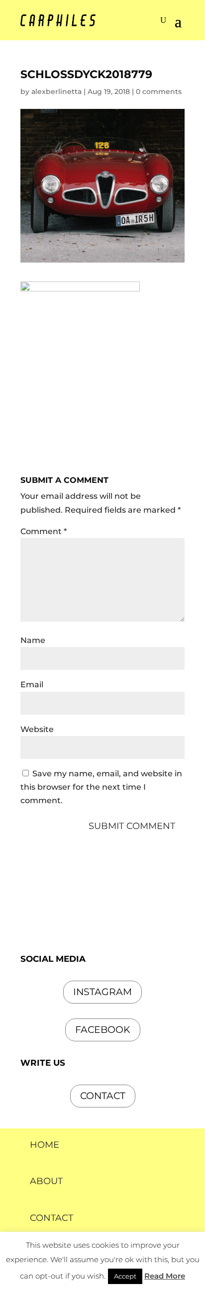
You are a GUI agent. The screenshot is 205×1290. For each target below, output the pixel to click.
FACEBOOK (102, 1029)
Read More (164, 1276)
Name (32, 640)
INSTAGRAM (102, 992)
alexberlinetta (56, 91)
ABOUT (46, 1181)
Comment (43, 531)
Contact (102, 1096)
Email (31, 684)
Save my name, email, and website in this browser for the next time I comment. (101, 787)
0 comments (159, 91)
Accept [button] (125, 1276)
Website (37, 729)
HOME (44, 1144)
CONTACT (51, 1217)
